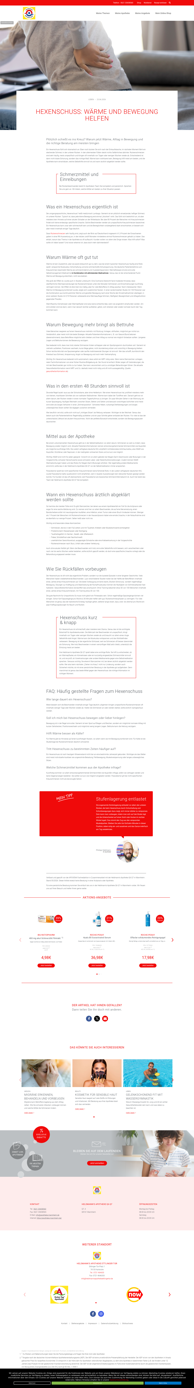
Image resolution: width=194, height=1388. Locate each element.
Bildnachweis (127, 1323)
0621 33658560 (127, 3)
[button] (173, 938)
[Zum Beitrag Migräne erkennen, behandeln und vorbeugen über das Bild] (46, 1073)
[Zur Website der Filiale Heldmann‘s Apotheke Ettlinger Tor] (97, 1256)
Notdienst (147, 3)
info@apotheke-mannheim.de (47, 1215)
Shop (139, 3)
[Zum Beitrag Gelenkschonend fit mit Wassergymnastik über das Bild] (147, 1073)
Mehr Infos (163, 1383)
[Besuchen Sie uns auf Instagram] (101, 1314)
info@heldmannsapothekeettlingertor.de (97, 1279)
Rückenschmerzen (58, 233)
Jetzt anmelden (97, 1163)
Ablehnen (32, 1383)
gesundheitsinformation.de (56, 371)
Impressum (92, 1323)
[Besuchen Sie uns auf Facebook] (93, 1314)
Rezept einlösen (160, 3)
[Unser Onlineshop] (135, 1295)
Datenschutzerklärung (109, 1323)
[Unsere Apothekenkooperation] (59, 1295)
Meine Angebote (142, 13)
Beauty (78, 1091)
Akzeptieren (97, 1383)
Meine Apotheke (122, 13)
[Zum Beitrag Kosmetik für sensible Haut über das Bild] (97, 1073)
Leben (91, 99)
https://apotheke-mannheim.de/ (49, 1218)
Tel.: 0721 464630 (97, 1273)
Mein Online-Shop (163, 13)
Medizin (27, 1091)
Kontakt (64, 1323)
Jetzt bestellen (46, 965)
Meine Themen (103, 13)
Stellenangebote (77, 1323)
